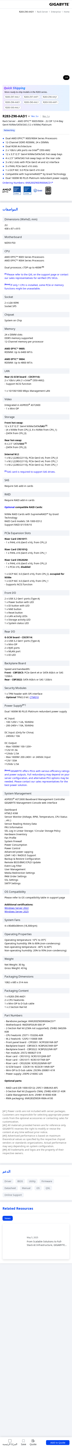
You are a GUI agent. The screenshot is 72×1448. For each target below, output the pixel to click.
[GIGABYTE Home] (59, 4)
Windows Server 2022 (17, 908)
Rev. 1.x (46, 116)
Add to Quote (57, 1442)
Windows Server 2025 (17, 911)
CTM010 (34, 697)
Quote (33, 1444)
